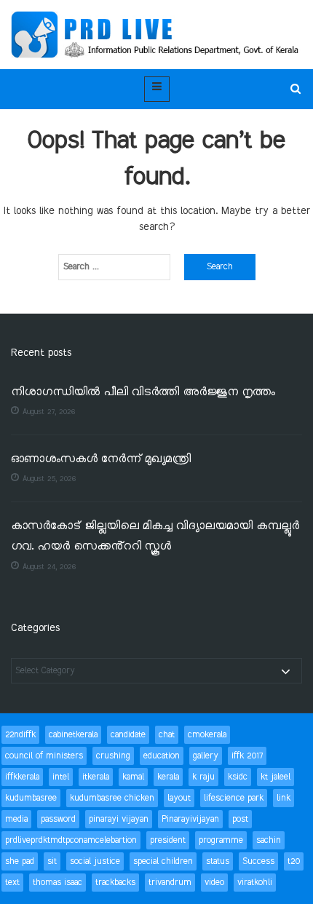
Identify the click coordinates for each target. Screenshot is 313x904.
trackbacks (115, 882)
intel (60, 777)
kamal (133, 777)
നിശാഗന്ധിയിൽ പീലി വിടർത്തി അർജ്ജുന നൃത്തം (143, 393)
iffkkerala (22, 777)
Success (258, 861)
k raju (203, 777)
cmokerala (207, 734)
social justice (95, 861)
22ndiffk (20, 734)
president (168, 840)
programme (221, 840)
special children (163, 861)
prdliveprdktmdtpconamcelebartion (71, 840)
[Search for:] (114, 267)
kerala (168, 777)
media (16, 819)
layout (179, 798)
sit (52, 861)
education (161, 755)
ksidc (237, 777)
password (58, 819)
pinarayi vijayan (118, 819)
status (217, 861)
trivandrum (169, 882)
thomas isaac (57, 882)
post (240, 819)
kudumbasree (31, 798)
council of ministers (44, 755)
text (12, 882)
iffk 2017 (247, 755)
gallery (205, 755)
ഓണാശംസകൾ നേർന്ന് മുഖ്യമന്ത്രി (101, 460)
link (283, 798)
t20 (294, 861)
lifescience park (234, 798)
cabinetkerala (73, 734)
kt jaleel (275, 777)
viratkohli (254, 882)
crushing (113, 755)
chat (167, 734)
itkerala (95, 777)
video (214, 882)
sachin (268, 840)
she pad (19, 861)
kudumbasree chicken (112, 798)
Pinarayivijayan (190, 819)
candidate (128, 734)
